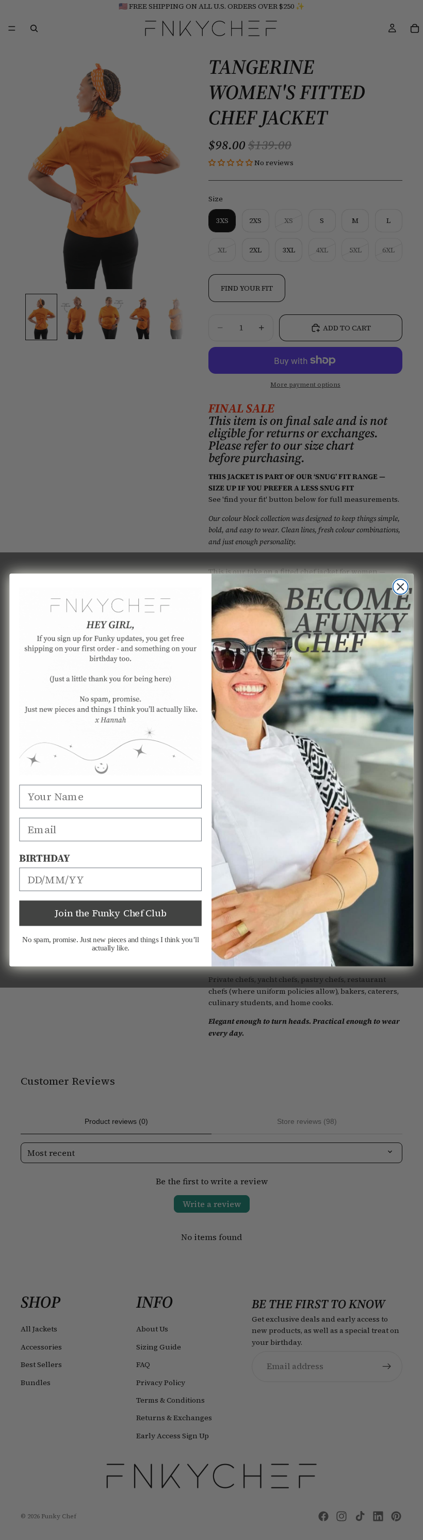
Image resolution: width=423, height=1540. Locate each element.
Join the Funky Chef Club (111, 913)
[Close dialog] (400, 586)
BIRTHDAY (44, 858)
